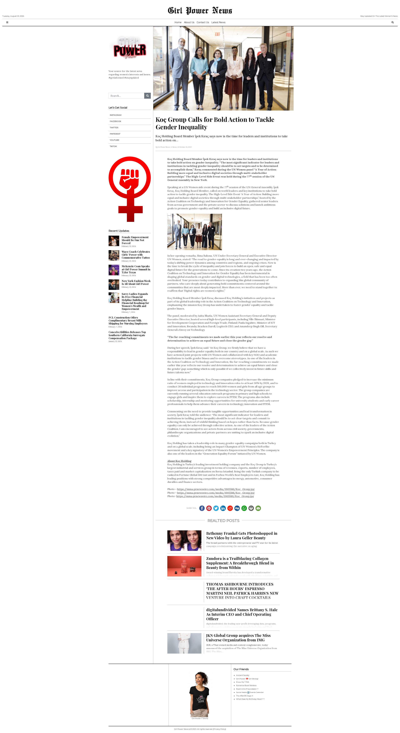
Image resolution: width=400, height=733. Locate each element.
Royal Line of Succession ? (247, 689)
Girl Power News (200, 10)
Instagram (115, 115)
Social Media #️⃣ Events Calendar (250, 692)
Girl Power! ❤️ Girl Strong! (247, 679)
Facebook (115, 121)
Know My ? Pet (242, 682)
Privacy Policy (219, 729)
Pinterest (115, 134)
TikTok (113, 146)
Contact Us (203, 22)
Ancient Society (242, 675)
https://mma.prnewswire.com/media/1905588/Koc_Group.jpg (216, 492)
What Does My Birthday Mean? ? (250, 699)
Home (178, 22)
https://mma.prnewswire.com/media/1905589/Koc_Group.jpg (215, 496)
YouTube (114, 140)
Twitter (114, 127)
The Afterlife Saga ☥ (244, 696)
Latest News (218, 22)
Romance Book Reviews (246, 685)
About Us (189, 22)
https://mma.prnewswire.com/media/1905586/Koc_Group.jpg (216, 489)
